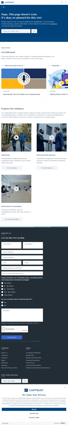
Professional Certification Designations (38, 368)
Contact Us (4, 355)
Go (34, 31)
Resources (4, 363)
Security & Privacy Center (9, 368)
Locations (4, 358)
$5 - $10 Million (9, 289)
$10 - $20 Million (9, 292)
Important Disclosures (33, 360)
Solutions (4, 365)
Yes (5, 302)
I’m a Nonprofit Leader (12, 219)
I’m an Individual (12, 168)
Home (3, 7)
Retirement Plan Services (14, 66)
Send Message (11, 337)
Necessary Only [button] (34, 413)
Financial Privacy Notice (33, 365)
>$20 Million (8, 295)
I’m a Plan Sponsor (47, 168)
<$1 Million (7, 283)
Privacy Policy (5, 423)
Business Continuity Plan (33, 358)
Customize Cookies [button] (34, 417)
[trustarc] (63, 423)
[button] (65, 387)
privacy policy (35, 341)
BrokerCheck (30, 355)
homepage (53, 24)
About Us (4, 353)
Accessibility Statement (33, 353)
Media (3, 360)
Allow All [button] (34, 409)
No (5, 305)
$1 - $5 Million (9, 286)
